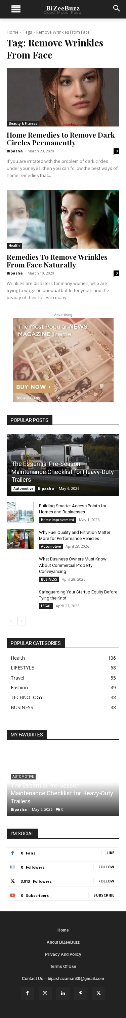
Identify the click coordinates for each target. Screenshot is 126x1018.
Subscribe (103, 895)
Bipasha (15, 150)
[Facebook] (27, 993)
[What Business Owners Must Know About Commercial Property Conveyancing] (20, 565)
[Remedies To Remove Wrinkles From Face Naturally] (63, 219)
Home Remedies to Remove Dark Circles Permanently (61, 138)
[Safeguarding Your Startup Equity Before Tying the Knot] (20, 598)
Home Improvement (57, 519)
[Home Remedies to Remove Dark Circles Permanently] (63, 97)
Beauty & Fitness (23, 123)
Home (12, 32)
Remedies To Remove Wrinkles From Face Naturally (57, 260)
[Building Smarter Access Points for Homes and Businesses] (20, 512)
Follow (106, 866)
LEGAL (46, 606)
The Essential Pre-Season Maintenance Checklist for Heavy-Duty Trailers (62, 471)
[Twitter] (98, 993)
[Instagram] (45, 993)
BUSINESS (49, 579)
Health (14, 245)
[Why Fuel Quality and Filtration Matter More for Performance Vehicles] (20, 539)
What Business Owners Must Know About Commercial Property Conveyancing (73, 565)
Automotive (23, 488)
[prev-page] (11, 621)
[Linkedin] (63, 993)
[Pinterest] (80, 993)
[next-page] (21, 621)
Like (110, 852)
